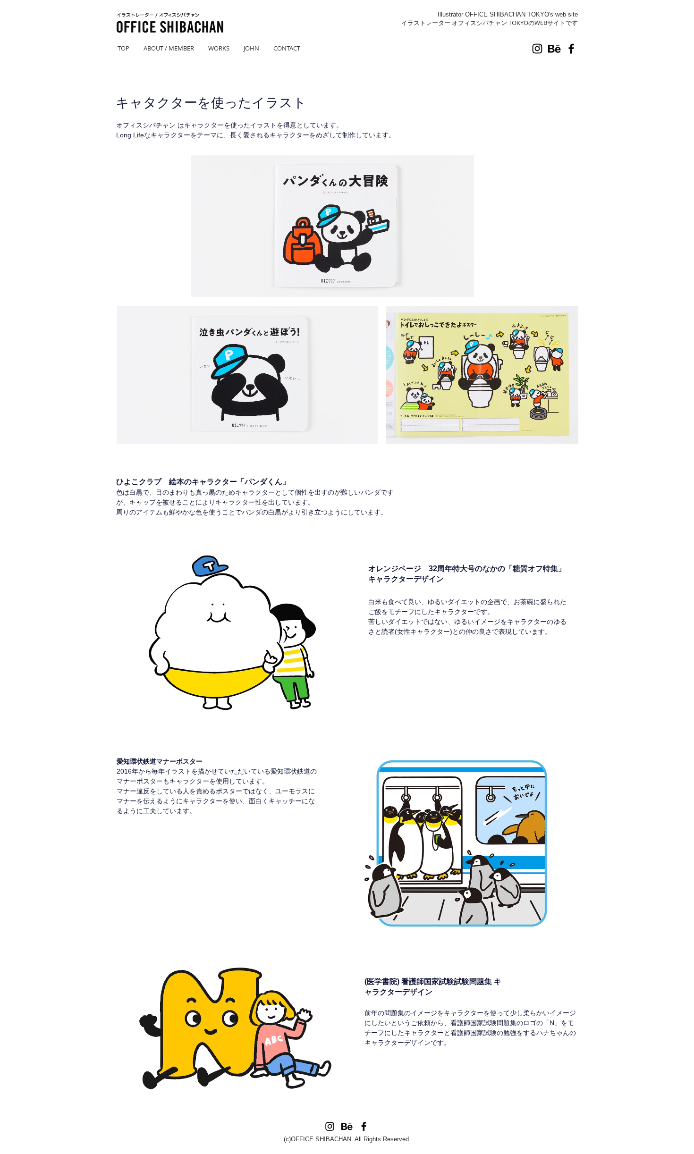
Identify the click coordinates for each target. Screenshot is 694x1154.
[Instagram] (537, 48)
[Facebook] (571, 48)
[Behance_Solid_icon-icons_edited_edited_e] (554, 48)
